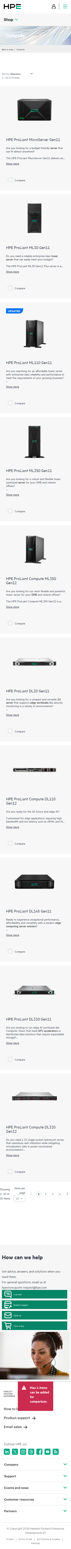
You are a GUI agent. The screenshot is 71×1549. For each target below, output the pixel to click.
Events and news (16, 1488)
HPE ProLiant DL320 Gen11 (28, 1019)
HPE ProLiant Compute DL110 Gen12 (30, 800)
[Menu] (65, 6)
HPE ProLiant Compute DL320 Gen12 (30, 1128)
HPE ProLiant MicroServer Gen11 (33, 139)
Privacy (10, 1539)
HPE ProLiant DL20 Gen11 (27, 690)
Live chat (18, 1294)
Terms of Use (25, 1539)
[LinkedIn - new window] (7, 1452)
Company (11, 1464)
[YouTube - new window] (47, 1452)
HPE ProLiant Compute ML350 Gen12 (31, 580)
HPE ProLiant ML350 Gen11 (29, 470)
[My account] (53, 6)
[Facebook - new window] (39, 1452)
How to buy (19, 1325)
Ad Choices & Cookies (48, 1539)
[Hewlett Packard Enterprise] (12, 6)
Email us (17, 1315)
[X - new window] (15, 1452)
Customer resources (19, 1499)
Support (10, 1476)
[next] (67, 1194)
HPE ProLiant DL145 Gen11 (28, 911)
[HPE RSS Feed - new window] (56, 1452)
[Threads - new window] (31, 1452)
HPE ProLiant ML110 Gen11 (29, 362)
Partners (10, 1511)
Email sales (13, 1427)
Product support (21, 1304)
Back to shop (7, 49)
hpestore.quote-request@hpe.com (24, 1287)
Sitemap (35, 1543)
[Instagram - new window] (23, 1452)
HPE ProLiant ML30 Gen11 (28, 247)
